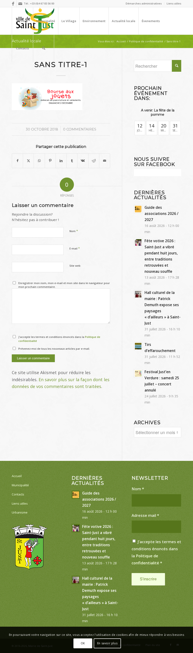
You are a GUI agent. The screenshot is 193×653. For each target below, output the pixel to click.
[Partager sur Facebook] (17, 161)
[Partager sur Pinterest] (50, 161)
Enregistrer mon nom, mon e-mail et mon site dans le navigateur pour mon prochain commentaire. (64, 285)
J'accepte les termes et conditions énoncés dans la (59, 339)
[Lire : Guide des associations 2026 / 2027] (138, 209)
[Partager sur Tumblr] (72, 161)
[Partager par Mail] (104, 161)
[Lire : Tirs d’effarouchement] (138, 346)
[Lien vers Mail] (20, 3)
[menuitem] (143, 3)
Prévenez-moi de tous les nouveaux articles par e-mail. (54, 348)
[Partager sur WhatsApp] (39, 161)
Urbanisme (20, 512)
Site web (74, 265)
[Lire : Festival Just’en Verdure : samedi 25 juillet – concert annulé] (138, 373)
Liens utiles (174, 3)
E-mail (74, 248)
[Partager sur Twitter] (28, 161)
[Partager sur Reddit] (93, 161)
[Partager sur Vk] (82, 161)
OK (83, 643)
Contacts (18, 494)
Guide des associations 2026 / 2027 (161, 213)
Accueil (17, 476)
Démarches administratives (144, 3)
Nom (73, 231)
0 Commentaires (79, 129)
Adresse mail (145, 515)
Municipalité (20, 485)
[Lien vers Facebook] (13, 3)
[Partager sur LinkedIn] (61, 161)
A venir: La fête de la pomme (157, 112)
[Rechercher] (43, 48)
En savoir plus (107, 643)
